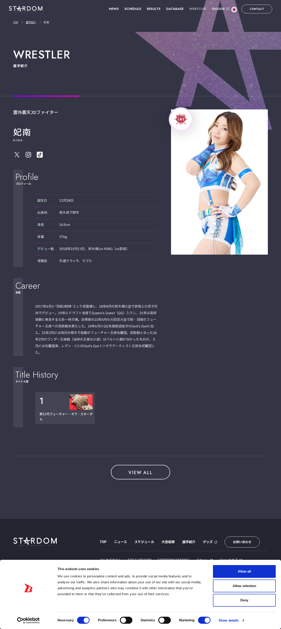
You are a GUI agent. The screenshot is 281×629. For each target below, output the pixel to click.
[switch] (126, 620)
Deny (244, 600)
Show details (229, 620)
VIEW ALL (140, 472)
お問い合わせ (242, 542)
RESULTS (153, 8)
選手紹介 (31, 22)
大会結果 (168, 542)
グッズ (208, 542)
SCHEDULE (132, 8)
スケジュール (144, 542)
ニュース (120, 542)
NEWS (114, 8)
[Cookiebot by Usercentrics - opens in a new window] (28, 620)
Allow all (244, 571)
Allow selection (244, 586)
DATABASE (175, 8)
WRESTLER (197, 8)
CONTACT (257, 9)
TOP (15, 22)
